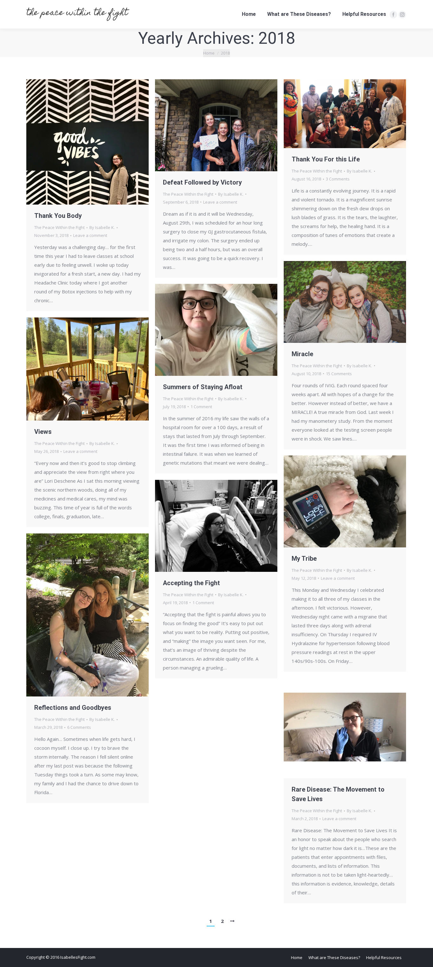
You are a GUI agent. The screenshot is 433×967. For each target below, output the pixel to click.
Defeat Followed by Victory (202, 182)
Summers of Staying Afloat (202, 387)
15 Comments (339, 373)
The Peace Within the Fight (59, 227)
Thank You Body (58, 215)
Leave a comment (90, 235)
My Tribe (304, 558)
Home (209, 53)
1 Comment (201, 406)
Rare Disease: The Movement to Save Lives (338, 794)
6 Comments (79, 727)
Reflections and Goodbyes (72, 707)
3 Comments (338, 179)
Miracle (302, 354)
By (102, 227)
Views (43, 431)
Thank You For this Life (326, 159)
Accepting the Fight (191, 583)
